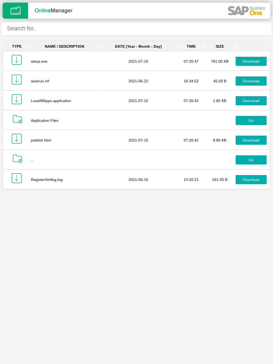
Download (251, 61)
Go (251, 120)
